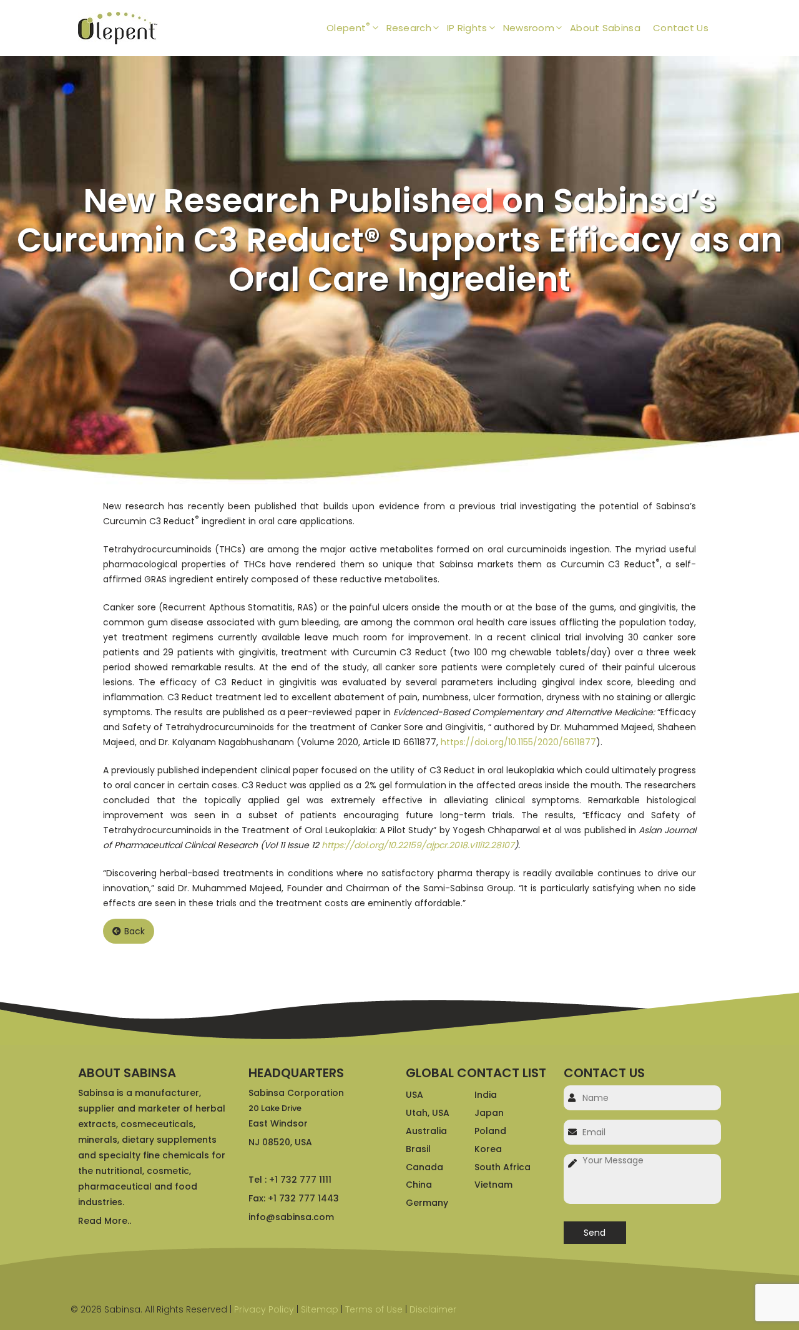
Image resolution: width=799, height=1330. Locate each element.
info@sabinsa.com (291, 1217)
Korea (488, 1149)
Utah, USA (427, 1113)
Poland (490, 1131)
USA (414, 1094)
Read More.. (104, 1221)
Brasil (418, 1149)
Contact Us (680, 27)
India (485, 1094)
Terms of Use (374, 1309)
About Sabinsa (605, 27)
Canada (424, 1167)
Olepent (348, 27)
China (419, 1184)
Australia (426, 1131)
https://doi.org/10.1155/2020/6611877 (518, 742)
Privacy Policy (264, 1309)
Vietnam (493, 1184)
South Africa (502, 1167)
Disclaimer (432, 1309)
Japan (489, 1113)
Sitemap (319, 1309)
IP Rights (467, 27)
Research (408, 27)
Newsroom (528, 27)
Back (134, 931)
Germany (427, 1202)
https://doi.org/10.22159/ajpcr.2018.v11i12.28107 (417, 845)
